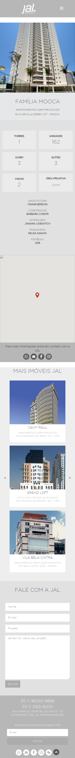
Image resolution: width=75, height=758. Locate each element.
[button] (37, 295)
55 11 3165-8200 (37, 707)
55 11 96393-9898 (37, 701)
